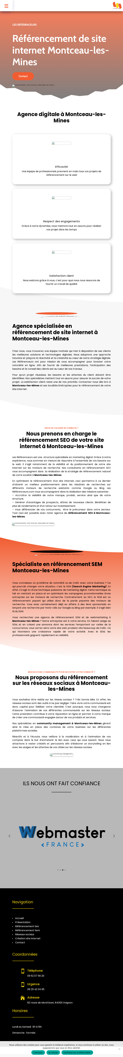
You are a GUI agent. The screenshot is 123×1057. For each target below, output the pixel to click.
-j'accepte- (38, 1052)
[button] (9, 836)
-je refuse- (53, 1052)
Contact (23, 76)
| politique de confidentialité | (77, 1052)
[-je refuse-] (119, 1049)
